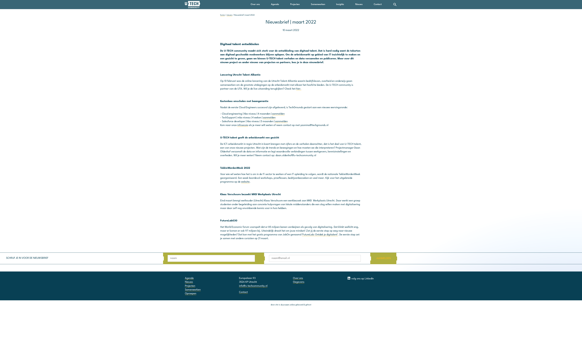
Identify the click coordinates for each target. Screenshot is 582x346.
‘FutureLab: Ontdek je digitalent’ (320, 234)
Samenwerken (318, 4)
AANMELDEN (383, 258)
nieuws (229, 15)
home (222, 15)
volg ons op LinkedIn (362, 278)
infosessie (242, 125)
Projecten (295, 4)
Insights (340, 4)
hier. (298, 89)
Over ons (255, 4)
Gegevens (298, 282)
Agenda (275, 4)
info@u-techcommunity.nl (253, 286)
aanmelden (278, 114)
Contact (378, 4)
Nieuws (359, 4)
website (245, 182)
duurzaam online (288, 305)
